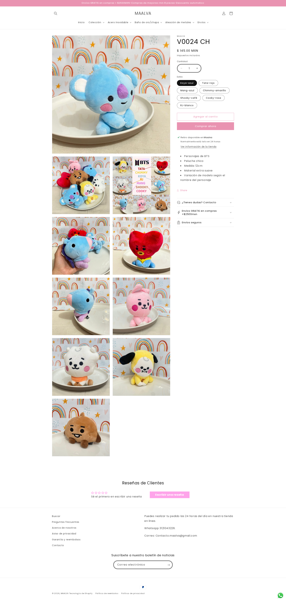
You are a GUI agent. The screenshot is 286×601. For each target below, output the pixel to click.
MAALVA (65, 593)
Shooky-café (188, 97)
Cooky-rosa (213, 97)
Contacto (58, 545)
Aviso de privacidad (64, 533)
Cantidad (182, 61)
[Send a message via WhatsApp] (280, 595)
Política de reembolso (106, 593)
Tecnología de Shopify (81, 593)
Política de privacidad (132, 593)
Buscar (56, 516)
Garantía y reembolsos (66, 539)
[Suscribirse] (168, 565)
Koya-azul (186, 82)
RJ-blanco (187, 105)
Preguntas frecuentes (65, 522)
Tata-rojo (208, 82)
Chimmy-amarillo (214, 90)
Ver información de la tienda (198, 146)
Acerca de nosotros (64, 527)
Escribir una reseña (169, 495)
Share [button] (183, 190)
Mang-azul (187, 90)
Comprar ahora (205, 126)
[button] (55, 13)
